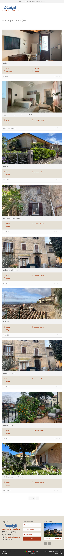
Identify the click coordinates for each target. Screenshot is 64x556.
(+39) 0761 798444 (9, 536)
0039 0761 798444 (23, 2)
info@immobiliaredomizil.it (37, 2)
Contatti (51, 551)
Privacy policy (58, 553)
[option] (53, 531)
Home (46, 551)
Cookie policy (58, 551)
